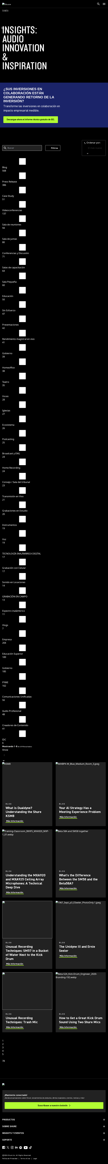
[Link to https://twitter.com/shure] (7, 1147)
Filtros (54, 148)
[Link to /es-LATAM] (8, 4)
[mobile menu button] (104, 4)
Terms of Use (25, 1159)
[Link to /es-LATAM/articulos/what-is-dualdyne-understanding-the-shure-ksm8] (27, 794)
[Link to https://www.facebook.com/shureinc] (3, 1147)
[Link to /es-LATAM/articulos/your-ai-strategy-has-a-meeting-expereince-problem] (81, 794)
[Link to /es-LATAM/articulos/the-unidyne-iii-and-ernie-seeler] (81, 935)
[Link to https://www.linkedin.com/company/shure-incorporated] (16, 1147)
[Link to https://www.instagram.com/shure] (12, 1147)
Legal (35, 1159)
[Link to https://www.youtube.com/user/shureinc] (26, 1148)
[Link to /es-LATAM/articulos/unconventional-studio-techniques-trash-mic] (27, 1002)
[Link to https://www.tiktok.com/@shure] (30, 1147)
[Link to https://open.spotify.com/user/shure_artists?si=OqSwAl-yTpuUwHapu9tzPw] (20, 1147)
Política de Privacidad (9, 1159)
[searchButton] (98, 4)
